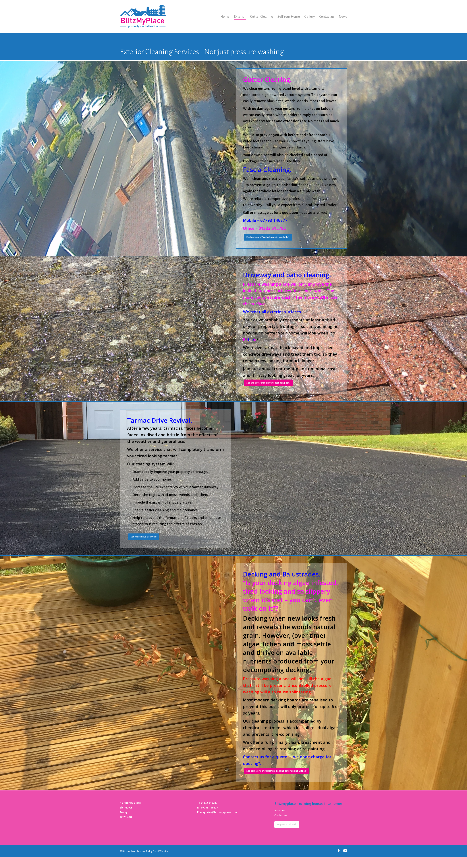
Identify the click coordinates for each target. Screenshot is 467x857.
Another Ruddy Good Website (152, 851)
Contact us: (281, 815)
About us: (279, 810)
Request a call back (287, 824)
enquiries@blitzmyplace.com (218, 812)
